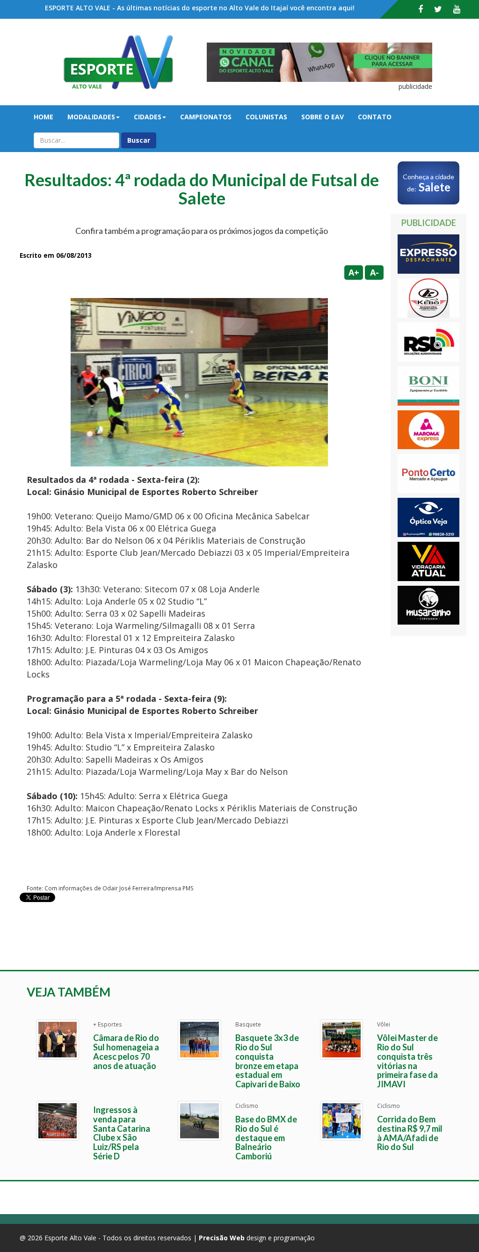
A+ (353, 272)
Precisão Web (222, 1237)
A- (374, 272)
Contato (375, 116)
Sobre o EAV (322, 116)
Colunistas (266, 116)
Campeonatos (206, 116)
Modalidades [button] (91, 116)
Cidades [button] (147, 116)
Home (43, 116)
